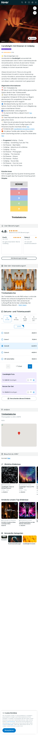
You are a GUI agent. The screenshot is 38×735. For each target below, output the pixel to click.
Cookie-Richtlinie (10, 721)
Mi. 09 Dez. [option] (16, 318)
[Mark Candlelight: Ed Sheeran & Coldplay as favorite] (35, 13)
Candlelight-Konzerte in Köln (24, 129)
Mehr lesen (23, 305)
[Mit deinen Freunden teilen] (35, 8)
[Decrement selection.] (8, 366)
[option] (19, 333)
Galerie (33, 38)
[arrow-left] (2, 318)
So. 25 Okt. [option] (7, 318)
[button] (19, 333)
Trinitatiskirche (8, 414)
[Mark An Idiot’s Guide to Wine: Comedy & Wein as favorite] (16, 504)
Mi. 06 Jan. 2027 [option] (25, 318)
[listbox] (19, 319)
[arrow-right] (36, 318)
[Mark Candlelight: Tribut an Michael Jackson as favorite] (16, 468)
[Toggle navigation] (36, 2)
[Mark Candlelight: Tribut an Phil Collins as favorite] (33, 468)
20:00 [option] (19, 326)
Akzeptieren (9, 730)
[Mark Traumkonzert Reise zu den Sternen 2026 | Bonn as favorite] (33, 504)
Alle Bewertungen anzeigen (19, 258)
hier (30, 113)
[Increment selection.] (30, 366)
